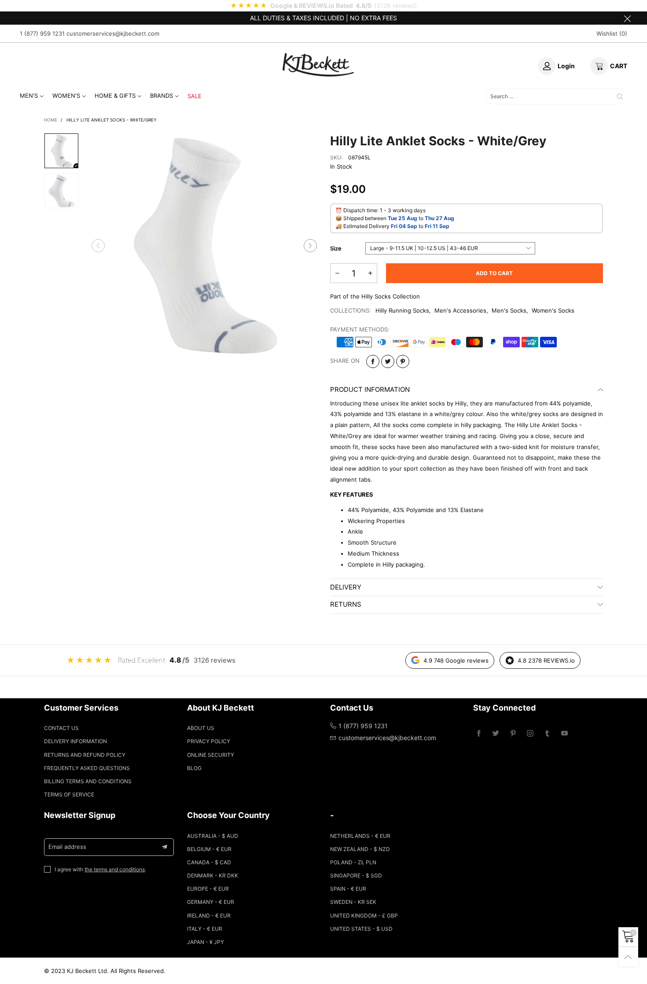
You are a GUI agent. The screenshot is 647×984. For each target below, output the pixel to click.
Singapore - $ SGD (356, 875)
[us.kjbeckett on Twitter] (495, 733)
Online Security (210, 755)
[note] (323, 5)
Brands (161, 95)
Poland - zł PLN (353, 862)
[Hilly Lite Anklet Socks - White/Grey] (204, 245)
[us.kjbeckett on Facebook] (478, 733)
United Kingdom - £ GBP (364, 915)
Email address (67, 846)
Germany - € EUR (210, 902)
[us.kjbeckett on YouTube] (564, 733)
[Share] (372, 361)
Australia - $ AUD (212, 836)
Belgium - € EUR (209, 849)
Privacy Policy (208, 741)
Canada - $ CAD (209, 862)
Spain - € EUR (348, 888)
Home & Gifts (115, 95)
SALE (194, 96)
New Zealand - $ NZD (360, 849)
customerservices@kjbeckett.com (112, 33)
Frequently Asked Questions (87, 768)
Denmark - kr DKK (212, 875)
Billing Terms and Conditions (88, 781)
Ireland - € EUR (209, 915)
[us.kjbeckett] (318, 65)
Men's (29, 95)
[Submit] (619, 96)
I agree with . (100, 869)
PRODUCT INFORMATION (370, 389)
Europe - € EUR (208, 888)
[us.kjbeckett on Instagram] (530, 733)
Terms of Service (69, 794)
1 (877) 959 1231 (42, 33)
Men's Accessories (460, 310)
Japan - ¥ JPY (205, 942)
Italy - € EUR (204, 928)
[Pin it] (402, 361)
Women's (66, 95)
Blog (194, 768)
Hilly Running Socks (402, 310)
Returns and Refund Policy (84, 755)
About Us (200, 728)
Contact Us (61, 728)
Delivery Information (75, 741)
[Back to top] (628, 957)
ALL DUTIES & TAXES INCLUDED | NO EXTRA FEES (323, 18)
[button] (98, 245)
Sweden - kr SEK (353, 902)
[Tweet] (387, 361)
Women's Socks (553, 310)
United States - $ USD (361, 928)
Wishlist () (611, 33)
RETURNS (345, 604)
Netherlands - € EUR (360, 836)
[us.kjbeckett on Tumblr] (547, 733)
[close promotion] (627, 18)
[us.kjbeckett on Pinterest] (512, 733)
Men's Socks (509, 310)
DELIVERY (345, 587)
